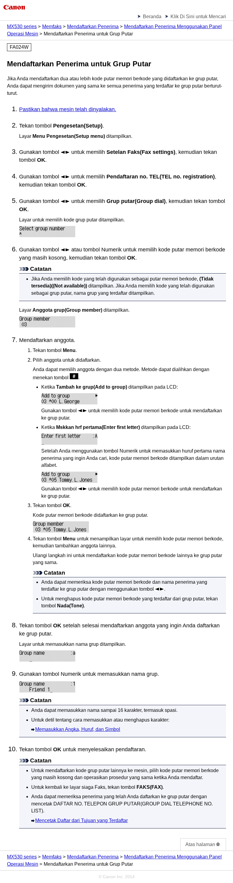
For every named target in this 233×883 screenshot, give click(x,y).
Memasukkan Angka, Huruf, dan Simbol (77, 729)
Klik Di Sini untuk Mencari (198, 16)
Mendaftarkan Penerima (93, 26)
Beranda (152, 16)
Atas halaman (200, 844)
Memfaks (52, 26)
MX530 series (22, 26)
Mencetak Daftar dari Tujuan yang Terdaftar (81, 820)
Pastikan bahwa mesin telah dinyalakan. (67, 109)
